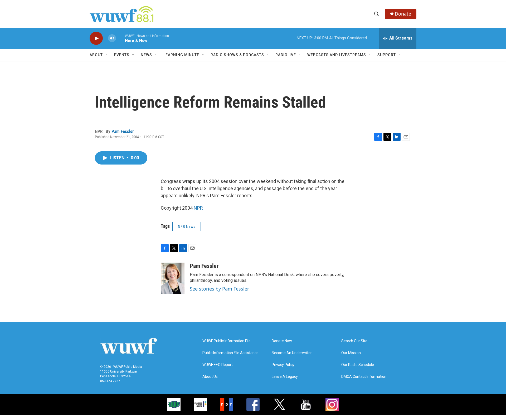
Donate (403, 14)
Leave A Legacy (285, 377)
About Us (210, 377)
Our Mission (351, 353)
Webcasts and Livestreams (336, 55)
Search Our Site (354, 341)
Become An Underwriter (292, 353)
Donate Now (282, 341)
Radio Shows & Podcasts (237, 55)
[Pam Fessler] (172, 278)
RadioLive (285, 55)
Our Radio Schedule (357, 365)
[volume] (112, 38)
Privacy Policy (283, 365)
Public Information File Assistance (230, 353)
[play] (96, 38)
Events (121, 55)
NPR (198, 208)
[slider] (120, 38)
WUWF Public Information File (226, 341)
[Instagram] (332, 404)
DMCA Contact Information (363, 377)
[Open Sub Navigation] (107, 55)
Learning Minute (181, 55)
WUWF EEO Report (217, 365)
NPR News (186, 226)
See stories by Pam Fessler (219, 289)
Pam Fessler (122, 131)
